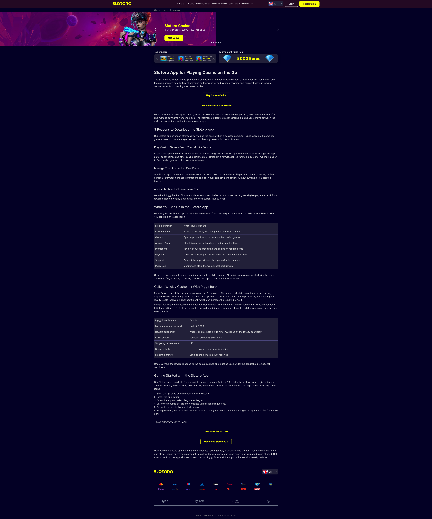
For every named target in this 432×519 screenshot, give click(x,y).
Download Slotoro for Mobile (216, 105)
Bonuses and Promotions (198, 4)
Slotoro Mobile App (244, 4)
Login (291, 3)
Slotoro (180, 4)
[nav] (211, 42)
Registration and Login (222, 4)
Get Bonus (173, 38)
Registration (309, 3)
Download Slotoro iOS (216, 441)
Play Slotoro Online (216, 95)
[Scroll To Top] (400, 465)
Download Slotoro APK (216, 431)
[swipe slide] (154, 29)
